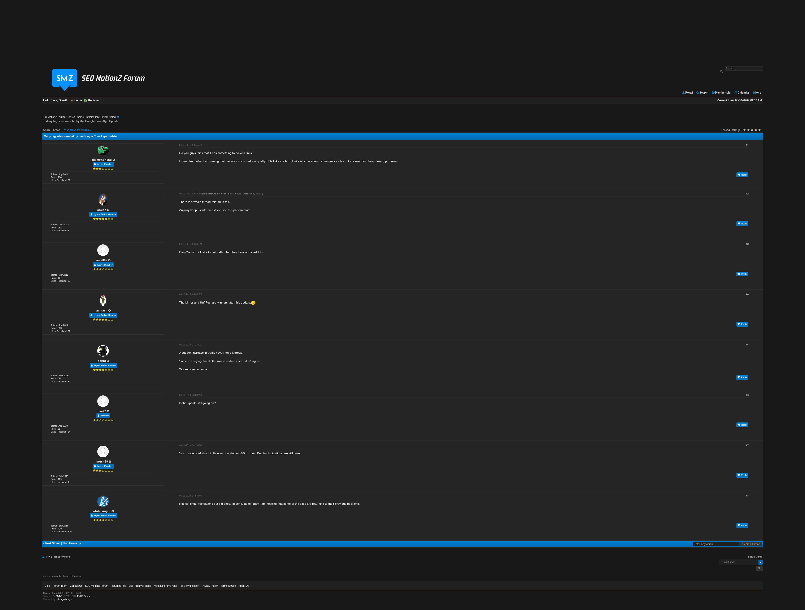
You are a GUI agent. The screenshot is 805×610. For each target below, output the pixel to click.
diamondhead (102, 159)
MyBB (59, 596)
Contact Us (76, 585)
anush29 (102, 461)
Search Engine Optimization (83, 117)
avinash (102, 310)
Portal (689, 92)
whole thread (202, 201)
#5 (747, 344)
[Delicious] (75, 130)
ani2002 (101, 260)
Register (93, 100)
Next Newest (70, 543)
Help (758, 92)
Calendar (743, 92)
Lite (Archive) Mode (140, 585)
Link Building (108, 117)
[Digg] (71, 130)
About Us (244, 585)
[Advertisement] (402, 31)
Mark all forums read (165, 585)
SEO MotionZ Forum (53, 117)
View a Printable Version (57, 556)
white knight (102, 511)
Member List (723, 92)
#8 (747, 495)
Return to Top (118, 585)
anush (101, 209)
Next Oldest (52, 543)
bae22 (101, 411)
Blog (47, 585)
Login (78, 100)
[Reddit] (78, 130)
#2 (747, 193)
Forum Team (60, 585)
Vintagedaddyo (64, 599)
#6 (747, 395)
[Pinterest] (82, 130)
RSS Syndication (189, 585)
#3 (747, 244)
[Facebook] (65, 130)
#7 (747, 445)
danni (102, 360)
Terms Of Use (228, 585)
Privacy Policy (210, 585)
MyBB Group (83, 596)
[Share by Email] (86, 130)
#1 (747, 145)
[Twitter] (67, 130)
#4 (747, 294)
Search (703, 92)
